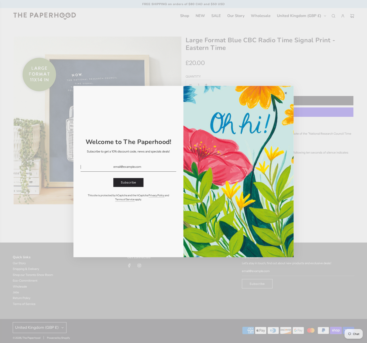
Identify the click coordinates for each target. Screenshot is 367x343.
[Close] (285, 93)
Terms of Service (125, 199)
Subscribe (128, 182)
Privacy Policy (156, 195)
